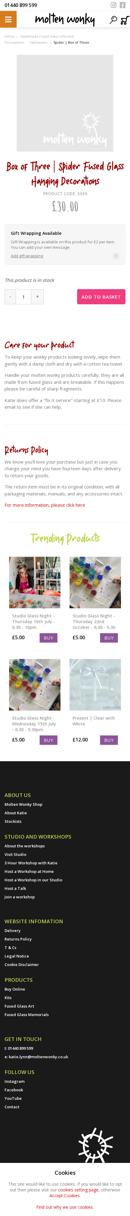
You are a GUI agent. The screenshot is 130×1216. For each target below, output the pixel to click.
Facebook (14, 1090)
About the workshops (25, 846)
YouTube (13, 1098)
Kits (8, 997)
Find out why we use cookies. (65, 1207)
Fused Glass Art (19, 1006)
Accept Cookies (65, 1195)
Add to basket (101, 297)
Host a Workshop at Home (29, 871)
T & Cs (10, 947)
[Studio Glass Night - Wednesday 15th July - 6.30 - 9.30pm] (34, 685)
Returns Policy (18, 939)
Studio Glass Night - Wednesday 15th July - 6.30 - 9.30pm (34, 723)
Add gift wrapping (27, 255)
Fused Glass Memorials (27, 1014)
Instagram (14, 1081)
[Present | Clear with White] (95, 685)
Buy (48, 638)
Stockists (13, 821)
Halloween (38, 42)
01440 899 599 (21, 5)
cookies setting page (78, 1190)
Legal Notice (17, 956)
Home (10, 36)
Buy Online (15, 989)
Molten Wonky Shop (23, 804)
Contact (12, 1107)
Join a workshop (20, 897)
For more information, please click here (45, 505)
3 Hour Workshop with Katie (31, 863)
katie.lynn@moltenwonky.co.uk (38, 1056)
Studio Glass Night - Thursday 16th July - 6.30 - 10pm (33, 621)
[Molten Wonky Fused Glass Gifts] (65, 19)
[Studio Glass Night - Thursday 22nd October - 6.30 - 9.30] (95, 582)
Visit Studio (15, 854)
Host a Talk (15, 888)
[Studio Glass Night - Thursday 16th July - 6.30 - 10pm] (34, 582)
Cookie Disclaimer (22, 964)
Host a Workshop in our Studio (33, 880)
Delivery (13, 930)
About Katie (16, 813)
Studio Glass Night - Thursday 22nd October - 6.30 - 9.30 (94, 621)
